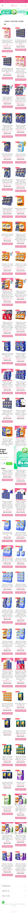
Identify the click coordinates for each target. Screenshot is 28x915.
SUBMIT (9, 463)
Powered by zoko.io (3, 468)
